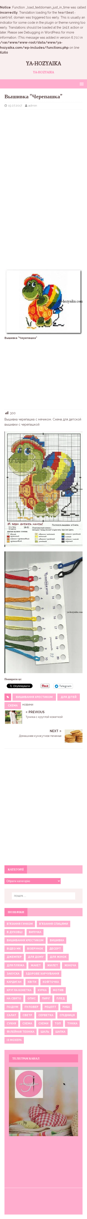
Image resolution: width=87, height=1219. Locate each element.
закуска (13, 973)
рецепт (50, 1007)
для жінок (58, 956)
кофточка (51, 982)
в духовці (15, 932)
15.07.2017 (15, 105)
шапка (60, 1031)
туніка (72, 1023)
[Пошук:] (43, 896)
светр (27, 1015)
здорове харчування (42, 973)
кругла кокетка (19, 990)
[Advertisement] (43, 145)
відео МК (14, 948)
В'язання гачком (20, 923)
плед (60, 998)
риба (66, 1007)
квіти (32, 982)
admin (32, 105)
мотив (58, 990)
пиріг (46, 998)
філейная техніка (20, 1031)
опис (31, 998)
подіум (12, 1007)
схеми (43, 1023)
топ (58, 1023)
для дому (36, 956)
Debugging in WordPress (42, 32)
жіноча (70, 965)
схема (13, 705)
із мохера (14, 1040)
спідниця (67, 1015)
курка (42, 990)
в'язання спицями (53, 923)
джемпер (14, 956)
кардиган (14, 982)
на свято (14, 998)
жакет (36, 965)
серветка (45, 1015)
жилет (52, 965)
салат (11, 1015)
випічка (35, 932)
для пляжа (15, 965)
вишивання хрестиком (34, 697)
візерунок (35, 948)
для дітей (69, 697)
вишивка (57, 940)
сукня (11, 1023)
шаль (45, 1031)
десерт (55, 948)
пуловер (31, 1007)
